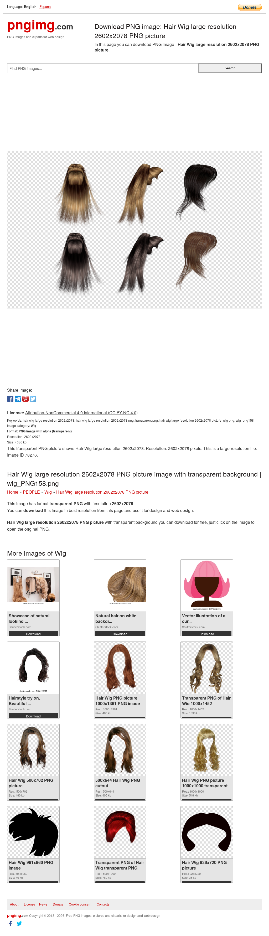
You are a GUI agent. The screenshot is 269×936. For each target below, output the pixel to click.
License (29, 904)
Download (33, 634)
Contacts (103, 904)
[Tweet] (33, 399)
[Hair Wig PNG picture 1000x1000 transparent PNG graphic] (206, 750)
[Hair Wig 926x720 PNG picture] (206, 832)
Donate (58, 904)
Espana (45, 6)
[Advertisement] (134, 114)
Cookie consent (80, 904)
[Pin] (25, 399)
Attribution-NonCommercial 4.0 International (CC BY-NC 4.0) (81, 413)
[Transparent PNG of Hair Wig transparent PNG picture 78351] (120, 832)
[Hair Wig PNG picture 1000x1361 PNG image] (120, 668)
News (43, 904)
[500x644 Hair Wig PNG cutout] (120, 750)
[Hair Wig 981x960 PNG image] (33, 832)
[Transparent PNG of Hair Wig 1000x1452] (207, 668)
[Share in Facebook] (10, 399)
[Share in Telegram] (18, 399)
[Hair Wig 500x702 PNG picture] (33, 750)
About (14, 904)
